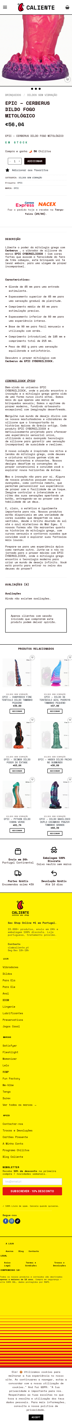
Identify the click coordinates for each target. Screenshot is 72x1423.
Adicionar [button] (17, 711)
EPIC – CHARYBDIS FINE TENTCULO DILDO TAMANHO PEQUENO (17, 700)
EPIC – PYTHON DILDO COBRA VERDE (17, 821)
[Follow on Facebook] (5, 1221)
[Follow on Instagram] (11, 1221)
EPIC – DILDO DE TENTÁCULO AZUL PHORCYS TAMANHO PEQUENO (54, 700)
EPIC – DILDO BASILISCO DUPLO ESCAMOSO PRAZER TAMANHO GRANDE (54, 822)
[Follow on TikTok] (17, 1221)
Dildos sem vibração (42, 95)
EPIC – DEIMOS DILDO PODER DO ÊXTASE (17, 761)
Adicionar (34, 161)
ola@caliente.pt (18, 947)
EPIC (19, 182)
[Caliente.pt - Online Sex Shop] (36, 7)
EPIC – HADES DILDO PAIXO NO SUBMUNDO (55, 761)
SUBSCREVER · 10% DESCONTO (32, 1191)
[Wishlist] (67, 79)
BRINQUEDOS (13, 95)
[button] (5, 7)
